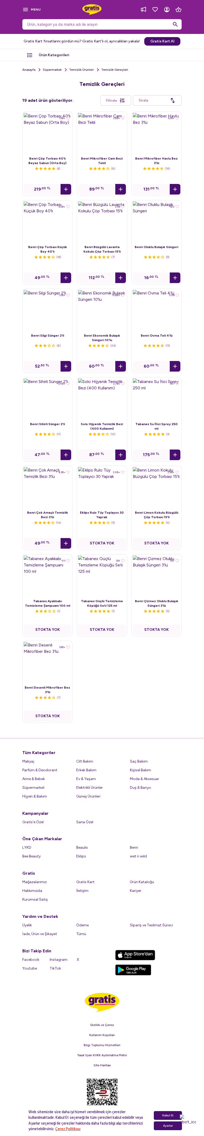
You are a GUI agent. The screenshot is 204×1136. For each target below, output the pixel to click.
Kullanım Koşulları (102, 1035)
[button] (66, 189)
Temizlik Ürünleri (81, 70)
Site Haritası (102, 1065)
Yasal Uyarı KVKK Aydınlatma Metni (102, 1055)
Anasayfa (28, 70)
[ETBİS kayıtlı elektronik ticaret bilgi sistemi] (102, 1096)
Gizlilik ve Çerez (102, 1025)
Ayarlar (168, 1125)
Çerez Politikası (67, 1129)
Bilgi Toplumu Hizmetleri (102, 1045)
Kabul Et (167, 1115)
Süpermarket (52, 70)
